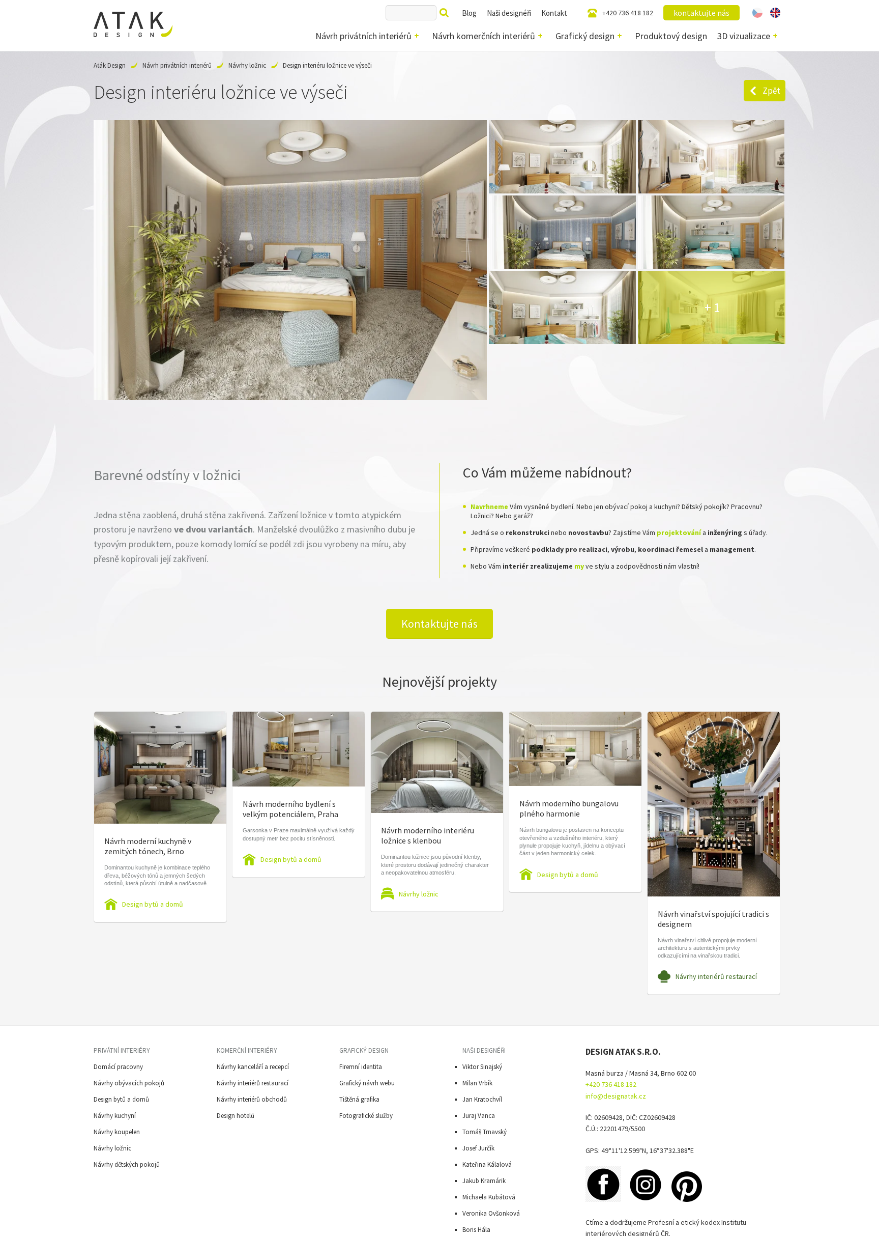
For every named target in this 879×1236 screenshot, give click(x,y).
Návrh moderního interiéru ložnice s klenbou (427, 835)
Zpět (771, 90)
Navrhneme (489, 506)
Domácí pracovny (118, 1066)
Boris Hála (476, 1229)
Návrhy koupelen (117, 1132)
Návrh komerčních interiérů (483, 36)
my (579, 566)
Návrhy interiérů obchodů (252, 1099)
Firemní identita (360, 1066)
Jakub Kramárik (484, 1180)
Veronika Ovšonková (491, 1213)
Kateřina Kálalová (487, 1164)
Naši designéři (509, 13)
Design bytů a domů (152, 904)
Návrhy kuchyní (115, 1115)
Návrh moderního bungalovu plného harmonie (569, 808)
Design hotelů (235, 1115)
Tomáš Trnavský (484, 1132)
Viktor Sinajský (482, 1066)
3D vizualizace (743, 36)
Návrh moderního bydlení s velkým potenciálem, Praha (290, 809)
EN (775, 13)
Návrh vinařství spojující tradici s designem (713, 919)
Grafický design (584, 36)
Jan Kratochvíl (482, 1099)
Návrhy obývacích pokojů (129, 1083)
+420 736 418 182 (627, 12)
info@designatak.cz (615, 1096)
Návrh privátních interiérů (363, 36)
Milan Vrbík (477, 1083)
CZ (757, 13)
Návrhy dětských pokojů (127, 1164)
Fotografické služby (366, 1115)
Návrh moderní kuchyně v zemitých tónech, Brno (147, 846)
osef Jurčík (479, 1148)
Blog (469, 13)
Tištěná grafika (359, 1099)
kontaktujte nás (701, 13)
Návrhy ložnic (247, 65)
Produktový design (671, 36)
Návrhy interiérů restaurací (716, 976)
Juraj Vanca (478, 1115)
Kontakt (554, 13)
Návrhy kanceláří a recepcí (253, 1066)
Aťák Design (110, 65)
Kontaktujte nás (439, 623)
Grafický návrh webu (367, 1083)
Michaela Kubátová (488, 1197)
